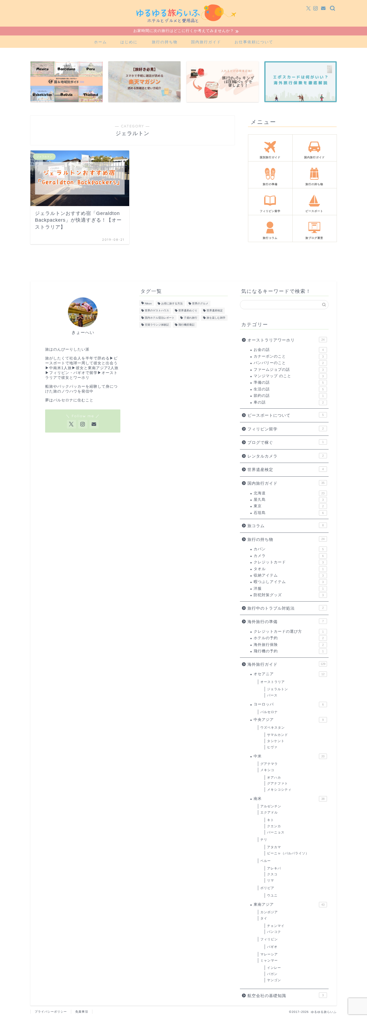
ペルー (265, 861)
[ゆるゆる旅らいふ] (183, 25)
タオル (289, 569)
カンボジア (269, 912)
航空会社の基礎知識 (285, 995)
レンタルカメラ (285, 456)
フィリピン (269, 939)
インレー (274, 968)
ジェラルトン (148, 269)
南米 (289, 799)
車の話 (289, 402)
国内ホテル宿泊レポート (159, 317)
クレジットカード (289, 562)
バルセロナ (269, 712)
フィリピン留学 (285, 429)
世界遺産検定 (215, 310)
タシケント (276, 741)
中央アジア (289, 720)
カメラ (289, 556)
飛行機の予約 (289, 651)
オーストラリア (120, 269)
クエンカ (274, 826)
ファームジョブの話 (289, 370)
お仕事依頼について (254, 41)
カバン (289, 549)
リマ (270, 880)
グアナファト (277, 783)
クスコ (272, 874)
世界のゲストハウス (157, 310)
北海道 (289, 493)
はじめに (129, 41)
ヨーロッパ (289, 704)
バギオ (272, 947)
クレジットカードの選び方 (289, 631)
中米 (289, 756)
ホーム (100, 41)
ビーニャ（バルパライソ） (288, 853)
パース (272, 695)
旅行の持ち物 (165, 41)
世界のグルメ (200, 303)
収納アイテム (289, 575)
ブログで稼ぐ (285, 442)
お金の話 (289, 350)
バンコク (274, 932)
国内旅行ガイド (206, 41)
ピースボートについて (285, 415)
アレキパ (274, 868)
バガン (272, 974)
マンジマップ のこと (289, 376)
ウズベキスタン (272, 727)
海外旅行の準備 (285, 621)
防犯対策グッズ (289, 595)
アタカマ (274, 847)
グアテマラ (269, 764)
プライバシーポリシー (51, 1011)
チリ (263, 839)
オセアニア (94, 269)
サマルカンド (277, 735)
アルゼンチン (270, 806)
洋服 (289, 589)
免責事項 (81, 1011)
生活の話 (289, 389)
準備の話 (289, 382)
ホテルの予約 (289, 638)
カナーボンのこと (289, 356)
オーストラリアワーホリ (286, 340)
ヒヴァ (272, 747)
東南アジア (289, 904)
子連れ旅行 (190, 317)
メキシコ (267, 770)
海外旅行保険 (289, 645)
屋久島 (289, 500)
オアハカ (274, 777)
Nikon (148, 303)
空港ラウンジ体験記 (157, 324)
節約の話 (289, 396)
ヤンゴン (274, 980)
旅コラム (285, 525)
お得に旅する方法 (172, 303)
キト (270, 820)
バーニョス (276, 832)
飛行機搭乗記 (186, 324)
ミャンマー (269, 960)
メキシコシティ (279, 790)
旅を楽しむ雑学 (216, 317)
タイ (263, 918)
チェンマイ (276, 926)
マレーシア (269, 954)
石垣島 (289, 513)
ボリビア (267, 888)
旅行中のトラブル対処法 (285, 608)
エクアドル (269, 812)
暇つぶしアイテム (289, 582)
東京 (289, 506)
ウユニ (272, 895)
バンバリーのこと (289, 363)
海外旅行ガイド (68, 269)
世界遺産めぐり (187, 310)
